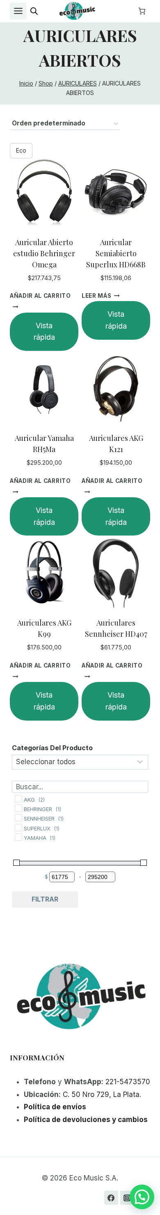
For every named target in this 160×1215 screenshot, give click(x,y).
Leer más (96, 295)
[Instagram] (127, 1198)
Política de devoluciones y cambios (86, 1119)
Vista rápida (44, 331)
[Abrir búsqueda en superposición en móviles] (34, 11)
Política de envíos (55, 1107)
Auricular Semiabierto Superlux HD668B (116, 253)
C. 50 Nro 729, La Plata (101, 1094)
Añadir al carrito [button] (40, 295)
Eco (21, 150)
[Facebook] (111, 1198)
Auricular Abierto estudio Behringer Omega (44, 253)
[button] (142, 1197)
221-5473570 (127, 1082)
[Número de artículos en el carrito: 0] (142, 11)
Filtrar (45, 899)
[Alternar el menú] (18, 10)
